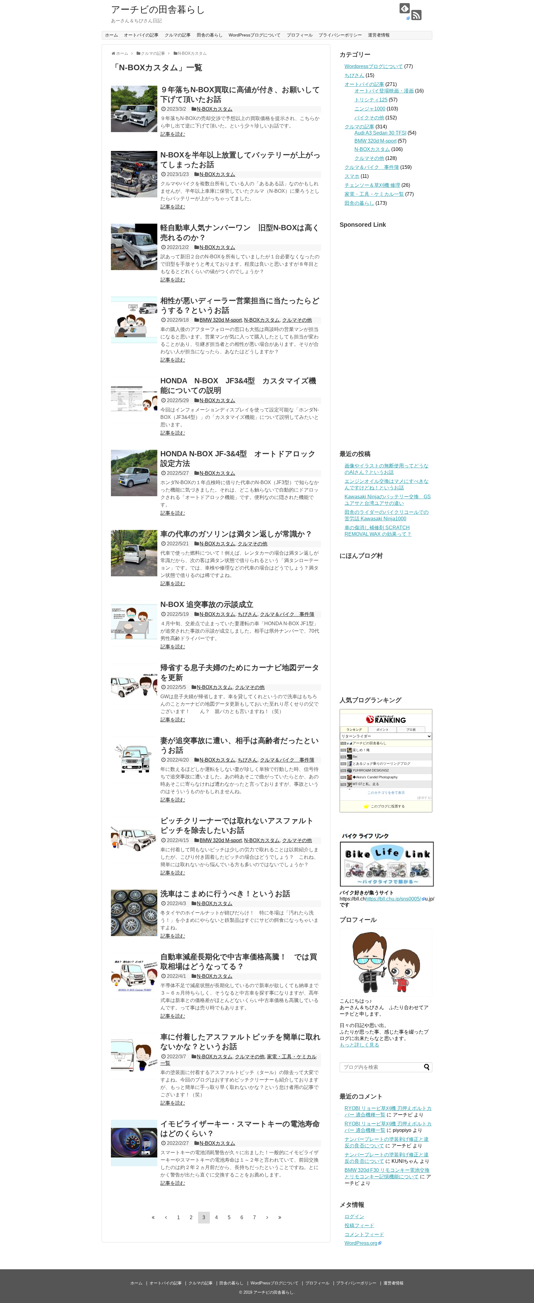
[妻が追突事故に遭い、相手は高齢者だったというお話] (134, 760)
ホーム (111, 34)
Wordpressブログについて (374, 66)
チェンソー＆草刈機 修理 (372, 185)
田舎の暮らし (210, 34)
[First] (153, 1217)
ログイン (354, 1216)
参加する (424, 797)
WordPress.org (361, 1243)
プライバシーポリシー (340, 34)
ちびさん (247, 614)
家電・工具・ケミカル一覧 (374, 194)
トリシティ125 (371, 99)
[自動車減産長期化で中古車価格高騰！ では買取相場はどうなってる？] (134, 976)
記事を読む (172, 134)
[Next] (267, 1217)
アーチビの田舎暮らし (158, 9)
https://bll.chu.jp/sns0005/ (393, 898)
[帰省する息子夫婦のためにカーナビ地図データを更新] (134, 687)
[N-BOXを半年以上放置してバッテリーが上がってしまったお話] (134, 174)
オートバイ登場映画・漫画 (384, 90)
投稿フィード (359, 1225)
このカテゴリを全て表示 (386, 792)
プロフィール (300, 34)
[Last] (280, 1217)
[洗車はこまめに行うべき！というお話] (134, 913)
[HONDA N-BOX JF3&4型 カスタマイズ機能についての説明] (134, 400)
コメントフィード (364, 1234)
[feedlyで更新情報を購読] (405, 12)
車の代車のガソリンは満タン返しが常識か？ (236, 534)
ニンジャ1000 (369, 108)
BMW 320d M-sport (221, 320)
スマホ (352, 176)
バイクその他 (369, 117)
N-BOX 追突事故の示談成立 (206, 604)
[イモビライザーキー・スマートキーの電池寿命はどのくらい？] (134, 1143)
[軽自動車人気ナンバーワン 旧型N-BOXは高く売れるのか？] (134, 247)
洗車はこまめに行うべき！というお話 (225, 893)
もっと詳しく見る (359, 1044)
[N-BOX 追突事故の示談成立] (134, 623)
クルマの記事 (178, 34)
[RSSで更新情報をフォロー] (416, 15)
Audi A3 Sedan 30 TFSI (380, 132)
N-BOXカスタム (214, 109)
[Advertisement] (386, 337)
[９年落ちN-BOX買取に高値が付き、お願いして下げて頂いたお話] (134, 109)
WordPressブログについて (255, 34)
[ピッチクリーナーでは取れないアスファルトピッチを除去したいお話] (134, 840)
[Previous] (166, 1217)
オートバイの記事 (141, 34)
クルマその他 (297, 320)
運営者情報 (379, 34)
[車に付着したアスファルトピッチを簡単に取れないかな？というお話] (134, 1056)
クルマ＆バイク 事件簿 (287, 614)
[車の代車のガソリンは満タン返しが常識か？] (134, 553)
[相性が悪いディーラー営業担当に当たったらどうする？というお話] (134, 320)
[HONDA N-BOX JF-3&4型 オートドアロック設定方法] (134, 473)
